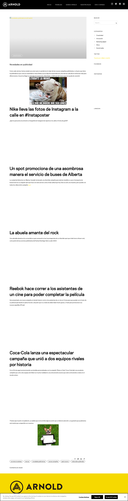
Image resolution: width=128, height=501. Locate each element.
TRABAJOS (58, 4)
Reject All (97, 497)
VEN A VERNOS (100, 4)
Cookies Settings (84, 497)
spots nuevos (64, 461)
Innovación (99, 38)
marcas (27, 461)
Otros (98, 45)
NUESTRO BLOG (86, 4)
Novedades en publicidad (21, 64)
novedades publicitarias (38, 461)
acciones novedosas (16, 461)
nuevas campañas (53, 461)
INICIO (49, 4)
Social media (100, 48)
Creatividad (17, 55)
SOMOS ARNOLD (71, 4)
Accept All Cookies (111, 497)
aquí (29, 185)
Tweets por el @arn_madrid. (102, 58)
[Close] (125, 497)
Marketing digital (101, 41)
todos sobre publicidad (78, 461)
